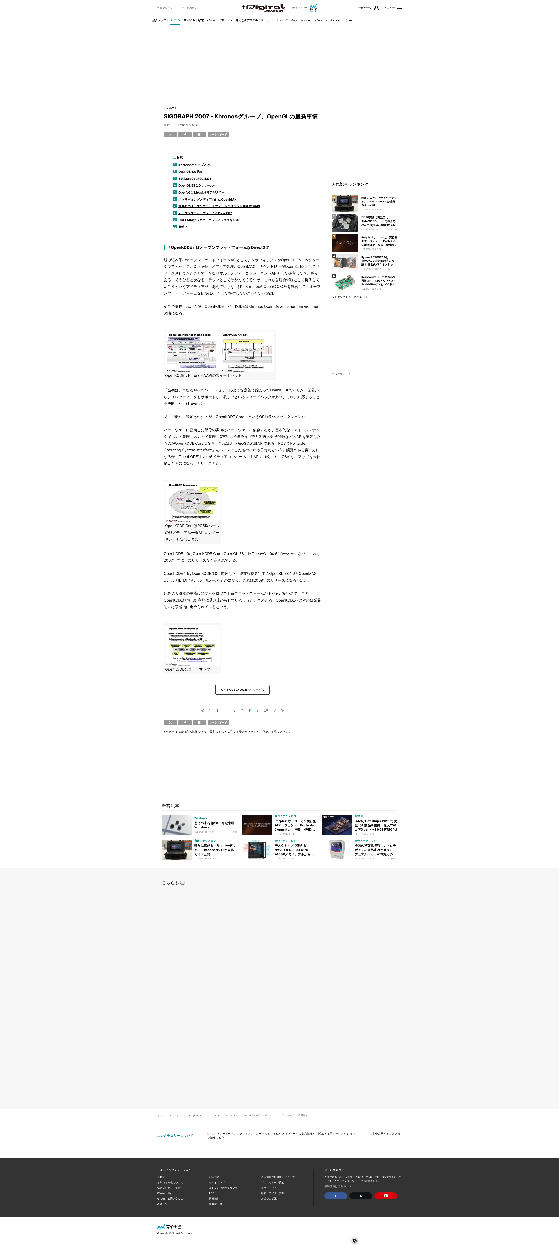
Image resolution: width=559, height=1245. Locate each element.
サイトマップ (217, 1182)
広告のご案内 (165, 1193)
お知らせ (162, 1177)
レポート (318, 20)
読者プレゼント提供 (169, 1187)
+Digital (193, 1115)
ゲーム (211, 20)
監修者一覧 (215, 1203)
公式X (294, 20)
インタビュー (333, 20)
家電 (201, 20)
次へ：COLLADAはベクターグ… (242, 689)
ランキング (282, 20)
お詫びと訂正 (269, 1198)
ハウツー (347, 20)
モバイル (189, 20)
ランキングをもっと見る (347, 297)
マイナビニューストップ (170, 1115)
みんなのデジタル (247, 20)
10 (266, 710)
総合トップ (159, 20)
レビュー (305, 20)
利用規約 (214, 1177)
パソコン (174, 20)
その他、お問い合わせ (170, 1198)
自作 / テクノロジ (227, 1115)
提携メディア (269, 1187)
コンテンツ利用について (223, 1187)
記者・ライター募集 (273, 1193)
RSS (211, 1193)
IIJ (262, 20)
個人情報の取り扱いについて (278, 1177)
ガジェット (226, 20)
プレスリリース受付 (273, 1182)
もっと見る (338, 374)
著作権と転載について (170, 1182)
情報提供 (214, 1198)
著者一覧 (162, 1203)
